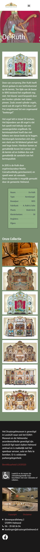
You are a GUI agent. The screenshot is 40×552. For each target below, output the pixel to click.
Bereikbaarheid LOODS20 (14, 464)
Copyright (12, 514)
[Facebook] (5, 537)
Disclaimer (27, 514)
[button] (29, 5)
